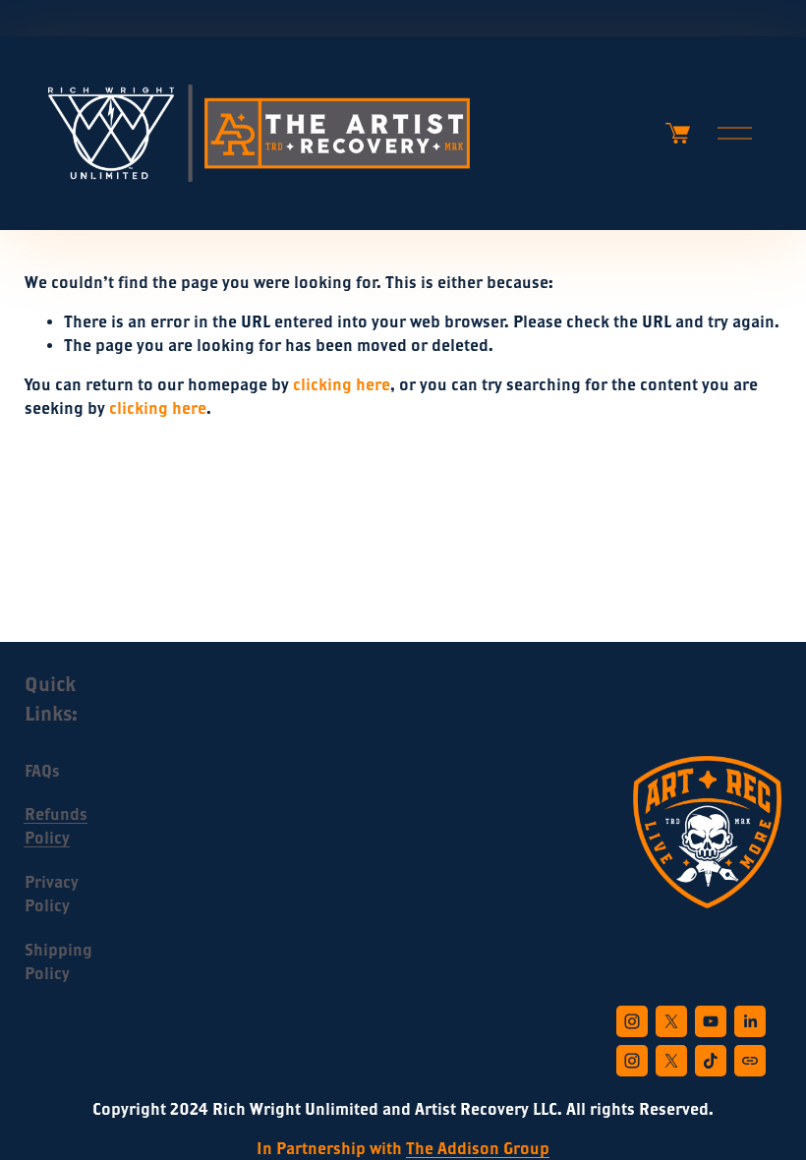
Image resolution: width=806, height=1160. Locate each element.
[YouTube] (710, 1021)
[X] (671, 1021)
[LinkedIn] (750, 1021)
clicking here (341, 384)
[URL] (750, 1060)
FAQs (42, 771)
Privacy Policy (52, 893)
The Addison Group (477, 1148)
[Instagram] (632, 1021)
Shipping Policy (58, 961)
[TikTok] (710, 1060)
